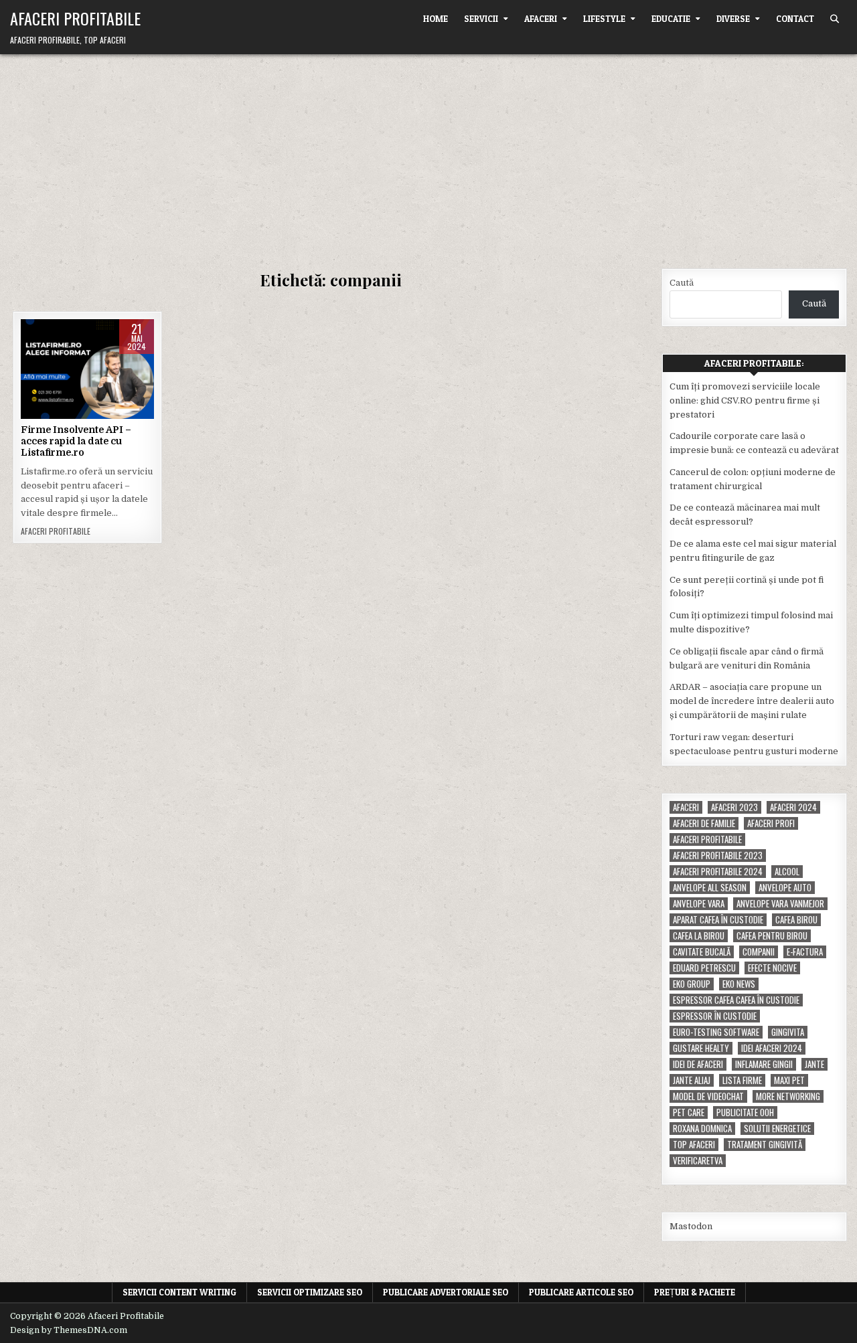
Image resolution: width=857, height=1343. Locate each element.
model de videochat (708, 1096)
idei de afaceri (698, 1064)
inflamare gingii (764, 1064)
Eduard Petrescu (704, 968)
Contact (795, 18)
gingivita (787, 1032)
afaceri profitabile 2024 (718, 871)
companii (759, 952)
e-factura (805, 952)
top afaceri (694, 1144)
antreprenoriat (87, 417)
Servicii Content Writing (179, 1292)
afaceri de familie (704, 823)
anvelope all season (710, 887)
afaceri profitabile (707, 839)
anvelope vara (698, 903)
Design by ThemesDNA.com (68, 1330)
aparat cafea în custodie (718, 919)
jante (814, 1064)
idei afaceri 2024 (771, 1048)
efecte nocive (772, 968)
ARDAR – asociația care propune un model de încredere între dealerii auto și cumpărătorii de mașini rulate (752, 701)
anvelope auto (785, 887)
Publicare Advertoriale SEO (445, 1292)
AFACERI (540, 18)
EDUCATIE (670, 18)
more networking (788, 1096)
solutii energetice (777, 1128)
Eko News (738, 984)
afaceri (686, 807)
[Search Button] (834, 19)
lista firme (742, 1080)
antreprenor (86, 389)
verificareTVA (697, 1160)
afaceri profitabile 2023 (718, 855)
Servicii (481, 18)
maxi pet (789, 1080)
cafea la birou (698, 935)
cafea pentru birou (771, 935)
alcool (787, 871)
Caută (682, 283)
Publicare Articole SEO (581, 1292)
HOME (435, 18)
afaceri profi (771, 823)
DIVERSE (733, 18)
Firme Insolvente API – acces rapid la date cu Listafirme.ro (76, 441)
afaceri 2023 (734, 807)
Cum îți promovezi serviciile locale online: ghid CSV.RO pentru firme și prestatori (745, 400)
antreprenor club (85, 403)
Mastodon (691, 1226)
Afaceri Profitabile (75, 18)
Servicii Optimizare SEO (309, 1292)
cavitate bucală (701, 952)
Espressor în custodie (715, 1016)
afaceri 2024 (105, 361)
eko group (691, 984)
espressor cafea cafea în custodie (736, 1000)
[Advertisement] (428, 154)
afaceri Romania (85, 375)
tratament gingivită (764, 1144)
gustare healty (701, 1048)
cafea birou (796, 919)
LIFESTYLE (604, 18)
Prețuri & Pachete (694, 1292)
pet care (688, 1112)
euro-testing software (716, 1032)
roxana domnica (702, 1128)
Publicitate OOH (745, 1112)
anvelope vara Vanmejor (780, 903)
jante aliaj (691, 1080)
